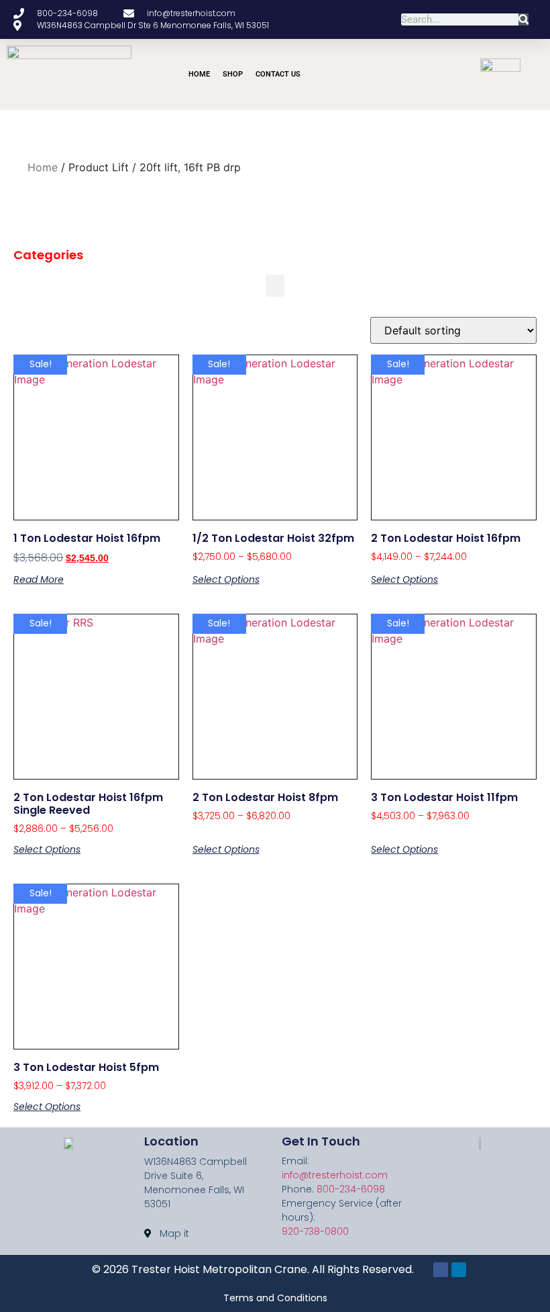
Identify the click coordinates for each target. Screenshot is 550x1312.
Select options (226, 579)
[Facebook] (440, 1269)
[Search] (523, 19)
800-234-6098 (351, 1189)
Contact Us (278, 74)
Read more (38, 579)
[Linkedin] (429, 74)
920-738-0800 (315, 1231)
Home (199, 74)
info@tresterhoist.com (335, 1175)
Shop (233, 74)
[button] (275, 286)
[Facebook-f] (403, 74)
